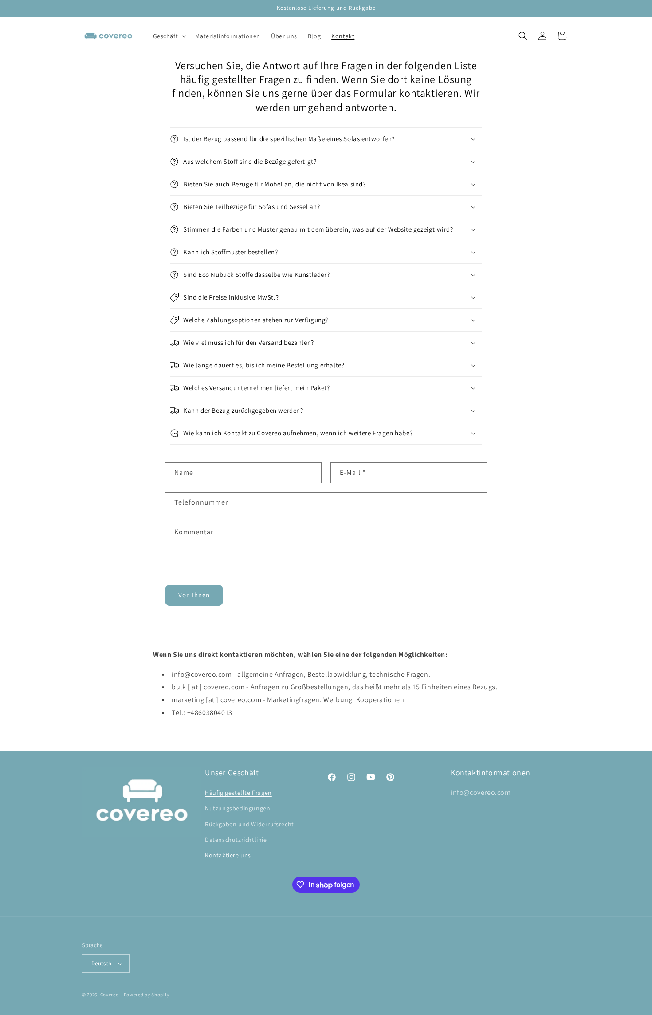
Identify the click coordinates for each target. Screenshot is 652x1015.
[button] (169, 36)
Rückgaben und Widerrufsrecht (249, 824)
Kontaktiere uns (228, 855)
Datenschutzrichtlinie (236, 840)
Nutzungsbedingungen (237, 808)
